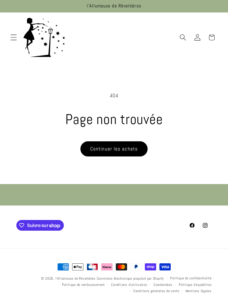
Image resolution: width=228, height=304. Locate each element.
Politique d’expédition (195, 284)
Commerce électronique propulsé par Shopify (130, 278)
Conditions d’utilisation (129, 284)
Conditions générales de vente (156, 291)
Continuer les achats (114, 149)
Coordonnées (162, 284)
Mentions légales (199, 291)
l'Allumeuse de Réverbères (76, 278)
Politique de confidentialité (191, 278)
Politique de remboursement (83, 284)
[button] (14, 37)
